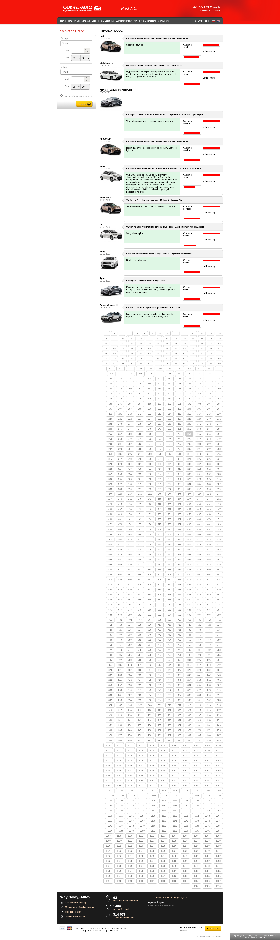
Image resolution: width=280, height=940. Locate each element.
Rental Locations (106, 21)
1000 (108, 745)
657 (159, 600)
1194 (186, 831)
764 (149, 645)
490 (169, 529)
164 (149, 394)
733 (199, 630)
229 (199, 419)
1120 (218, 795)
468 (189, 519)
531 (219, 544)
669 (159, 605)
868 (110, 690)
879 (219, 690)
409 (199, 494)
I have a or (76, 97)
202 (169, 409)
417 (159, 499)
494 (209, 529)
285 (159, 444)
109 (199, 368)
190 (169, 404)
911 (179, 705)
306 (130, 454)
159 (219, 389)
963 (219, 725)
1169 (153, 821)
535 (139, 549)
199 (139, 409)
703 (140, 620)
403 (140, 494)
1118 (197, 795)
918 (130, 710)
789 (159, 655)
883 (139, 695)
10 (176, 333)
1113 (143, 795)
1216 (185, 841)
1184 (196, 826)
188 (149, 404)
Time (67, 57)
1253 (108, 861)
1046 (130, 765)
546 (130, 554)
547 (139, 554)
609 (159, 579)
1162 (196, 816)
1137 (164, 806)
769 (199, 645)
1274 (218, 866)
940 (110, 720)
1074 (196, 775)
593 (120, 574)
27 (202, 338)
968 (149, 730)
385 (199, 484)
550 (169, 554)
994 (169, 740)
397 (199, 489)
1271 (185, 866)
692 (149, 615)
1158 (153, 816)
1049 (163, 765)
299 (179, 449)
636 (189, 589)
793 (199, 655)
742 (169, 635)
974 (209, 730)
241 (199, 424)
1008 (196, 745)
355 (139, 474)
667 (139, 605)
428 (149, 504)
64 (158, 353)
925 (199, 710)
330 (130, 464)
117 (160, 373)
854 (209, 680)
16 (106, 338)
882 (130, 695)
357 (159, 474)
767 (179, 645)
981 (159, 735)
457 (199, 514)
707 (179, 620)
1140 (196, 806)
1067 (119, 775)
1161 (186, 816)
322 (169, 459)
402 (130, 494)
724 (110, 630)
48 (141, 348)
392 (149, 489)
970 (169, 730)
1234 (141, 851)
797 (120, 660)
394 (169, 489)
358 (169, 474)
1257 (152, 861)
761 (120, 645)
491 (179, 529)
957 (159, 725)
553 (199, 554)
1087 (218, 780)
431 (179, 504)
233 (120, 424)
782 (209, 650)
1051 (185, 765)
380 (149, 484)
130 (169, 378)
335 (179, 464)
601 (199, 574)
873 (159, 690)
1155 (120, 816)
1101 (131, 790)
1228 (196, 846)
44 (106, 348)
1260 (185, 861)
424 (110, 504)
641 (120, 594)
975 (219, 730)
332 (149, 464)
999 (219, 740)
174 (130, 399)
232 (110, 424)
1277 (130, 871)
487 (139, 529)
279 (219, 439)
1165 (110, 821)
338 (209, 464)
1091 (141, 785)
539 (179, 549)
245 (120, 429)
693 (159, 615)
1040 (185, 760)
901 (199, 700)
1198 (108, 836)
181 (199, 399)
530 (209, 544)
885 (159, 695)
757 (199, 640)
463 (139, 519)
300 (189, 449)
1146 (142, 811)
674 (209, 605)
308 (150, 454)
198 (130, 409)
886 (169, 695)
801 (159, 660)
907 (140, 705)
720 (189, 625)
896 (149, 700)
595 (139, 574)
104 (150, 368)
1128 (186, 800)
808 (110, 665)
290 (209, 444)
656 (149, 600)
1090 (130, 785)
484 (110, 529)
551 (179, 554)
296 (149, 449)
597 (159, 574)
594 (130, 574)
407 (179, 494)
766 (169, 645)
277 (199, 439)
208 (110, 414)
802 (169, 660)
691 (139, 615)
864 (189, 685)
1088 (108, 785)
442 (169, 509)
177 (159, 399)
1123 (131, 800)
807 (219, 660)
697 (199, 615)
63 (149, 353)
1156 (131, 816)
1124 (142, 800)
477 (159, 524)
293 (120, 449)
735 (219, 630)
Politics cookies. (256, 938)
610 (169, 579)
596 (149, 574)
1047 (141, 765)
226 (169, 419)
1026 (152, 755)
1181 (164, 826)
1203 (163, 836)
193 (199, 404)
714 (130, 625)
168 (189, 394)
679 (139, 610)
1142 (218, 806)
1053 (207, 765)
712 (110, 625)
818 (209, 665)
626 (209, 584)
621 (159, 584)
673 (199, 605)
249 (159, 429)
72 (106, 358)
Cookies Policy (94, 931)
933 (159, 715)
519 (219, 539)
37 (167, 343)
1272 (196, 866)
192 (189, 404)
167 (179, 394)
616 (110, 584)
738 (130, 635)
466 (169, 519)
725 (120, 630)
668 (149, 605)
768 (189, 645)
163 (139, 394)
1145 (131, 811)
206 (209, 409)
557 (120, 559)
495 (219, 529)
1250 (196, 856)
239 (179, 424)
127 (139, 378)
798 (130, 660)
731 (179, 630)
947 (179, 720)
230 (209, 419)
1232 (119, 851)
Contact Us (163, 21)
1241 (218, 851)
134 (209, 378)
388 (110, 489)
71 (219, 353)
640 (110, 594)
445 (199, 509)
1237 (174, 851)
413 (120, 499)
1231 (108, 851)
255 (219, 429)
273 (159, 439)
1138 (175, 806)
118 (169, 373)
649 (199, 594)
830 (209, 670)
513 (159, 539)
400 (110, 494)
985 (199, 735)
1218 (207, 841)
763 (139, 645)
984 (189, 735)
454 (169, 514)
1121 (110, 800)
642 (130, 594)
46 (123, 348)
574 (169, 564)
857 (120, 685)
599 (179, 574)
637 (199, 589)
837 (159, 675)
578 (209, 564)
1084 (185, 780)
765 (159, 645)
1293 (185, 876)
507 (219, 534)
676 (110, 610)
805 (199, 660)
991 (139, 740)
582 (130, 569)
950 (209, 720)
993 (159, 740)
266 (209, 434)
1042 (207, 760)
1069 (141, 775)
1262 (207, 861)
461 (120, 519)
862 (169, 685)
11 (184, 333)
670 (169, 605)
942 (130, 720)
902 (209, 700)
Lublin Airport (177, 65)
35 (149, 343)
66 (176, 353)
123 (219, 373)
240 (189, 424)
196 (110, 409)
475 (139, 524)
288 (189, 444)
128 (149, 378)
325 (199, 459)
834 (130, 675)
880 (110, 695)
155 (179, 389)
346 (169, 469)
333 (159, 464)
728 (149, 630)
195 (219, 404)
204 (189, 409)
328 (110, 464)
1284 (207, 871)
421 (199, 499)
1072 (174, 775)
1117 (186, 795)
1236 (163, 851)
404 (150, 494)
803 (179, 660)
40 (193, 343)
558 (130, 559)
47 (132, 348)
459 (219, 514)
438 (130, 509)
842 (209, 675)
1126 (164, 800)
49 (149, 348)
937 (199, 715)
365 (120, 479)
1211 (130, 841)
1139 (186, 806)
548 (149, 554)
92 (158, 363)
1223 (141, 846)
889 (199, 695)
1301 (152, 881)
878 (209, 690)
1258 (163, 861)
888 (189, 695)
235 (139, 424)
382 (169, 484)
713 (120, 625)
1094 (174, 785)
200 (149, 409)
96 (193, 363)
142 (169, 383)
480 (189, 524)
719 (179, 625)
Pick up (64, 38)
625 (199, 584)
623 (179, 584)
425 (120, 504)
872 (149, 690)
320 (149, 459)
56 (211, 348)
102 (130, 368)
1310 (218, 886)
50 (158, 348)
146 (209, 383)
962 (209, 725)
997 (199, 740)
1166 (120, 821)
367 (139, 479)
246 (130, 429)
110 (209, 368)
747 (219, 635)
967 (139, 730)
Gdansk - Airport (167, 114)
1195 (196, 831)
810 (130, 665)
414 (130, 499)
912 (189, 705)
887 (179, 695)
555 (219, 554)
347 (179, 469)
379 (139, 484)
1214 (163, 841)
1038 (163, 760)
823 (139, 670)
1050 (174, 765)
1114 (154, 795)
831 (219, 670)
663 (219, 600)
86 (106, 363)
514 (169, 539)
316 (110, 459)
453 (159, 514)
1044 (108, 765)
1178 (131, 826)
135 (219, 378)
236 (149, 424)
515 (179, 539)
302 (209, 449)
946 (169, 720)
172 (110, 399)
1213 (152, 841)
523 (139, 544)
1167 (131, 821)
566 (209, 559)
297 (159, 449)
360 (189, 474)
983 (179, 735)
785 (120, 655)
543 (219, 549)
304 (110, 454)
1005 (163, 745)
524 (149, 544)
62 (141, 353)
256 (110, 434)
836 (149, 675)
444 (189, 509)
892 (110, 700)
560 (149, 559)
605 (120, 579)
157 (199, 389)
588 (189, 569)
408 (189, 494)
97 (202, 363)
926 (209, 710)
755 (179, 640)
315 (219, 454)
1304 (185, 881)
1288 (130, 876)
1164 (218, 816)
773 (120, 650)
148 (110, 389)
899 (179, 700)
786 (130, 655)
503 (179, 534)
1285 (218, 871)
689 (120, 615)
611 (179, 579)
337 (199, 464)
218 (209, 414)
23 (167, 338)
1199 (119, 836)
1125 (153, 800)
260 (149, 434)
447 (219, 509)
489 (159, 529)
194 (209, 404)
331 (139, 464)
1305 (196, 881)
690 (130, 615)
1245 (141, 856)
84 (211, 358)
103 (140, 368)
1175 (218, 821)
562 (169, 559)
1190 (142, 831)
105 (160, 368)
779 (179, 650)
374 (209, 479)
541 (199, 549)
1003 (141, 745)
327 (219, 459)
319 (139, 459)
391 (139, 489)
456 (189, 514)
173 (120, 399)
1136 (153, 806)
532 (110, 549)
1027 (163, 755)
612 (189, 579)
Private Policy (81, 928)
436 (110, 509)
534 (130, 549)
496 (110, 534)
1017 (174, 750)
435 (219, 504)
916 (110, 710)
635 (179, 589)
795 (219, 655)
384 (189, 484)
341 (120, 469)
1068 (130, 775)
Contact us (212, 928)
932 (149, 715)
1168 (142, 821)
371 (179, 479)
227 (179, 419)
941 (120, 720)
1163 (207, 816)
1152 (207, 811)
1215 (174, 841)
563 (179, 559)
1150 (186, 811)
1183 (186, 826)
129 (159, 378)
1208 (218, 836)
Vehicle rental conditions (144, 21)
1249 (185, 856)
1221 (119, 846)
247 (139, 429)
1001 (119, 745)
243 (219, 424)
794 (209, 655)
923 (179, 710)
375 (219, 479)
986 (209, 735)
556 (110, 559)
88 (123, 363)
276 (189, 439)
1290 (152, 876)
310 (169, 454)
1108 (207, 790)
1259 (174, 861)
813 (159, 665)
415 (139, 499)
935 (179, 715)
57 (219, 348)
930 (130, 715)
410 (209, 494)
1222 (130, 846)
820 (110, 670)
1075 (207, 775)
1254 (119, 861)
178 (169, 399)
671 (179, 605)
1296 (218, 876)
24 (176, 338)
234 (130, 424)
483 (219, 524)
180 (189, 399)
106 (170, 368)
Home (63, 21)
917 (120, 710)
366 (130, 479)
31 (114, 343)
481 (199, 524)
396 (189, 489)
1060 (163, 770)
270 (130, 439)
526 (169, 544)
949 (199, 720)
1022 (108, 755)
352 (110, 474)
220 (110, 419)
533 (120, 549)
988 (110, 740)
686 (209, 610)
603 (219, 574)
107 (179, 368)
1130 (207, 800)
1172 (186, 821)
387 (219, 484)
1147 (153, 811)
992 (149, 740)
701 (120, 620)
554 (209, 554)
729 (159, 630)
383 (179, 484)
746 (209, 635)
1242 (108, 856)
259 (139, 434)
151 (139, 389)
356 (149, 474)
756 (189, 640)
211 (139, 414)
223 (139, 419)
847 (139, 680)
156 (189, 389)
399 (219, 489)
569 (120, 564)
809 (120, 665)
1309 (207, 886)
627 (219, 584)
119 (179, 373)
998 (209, 740)
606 (130, 579)
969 (159, 730)
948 (189, 720)
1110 (111, 795)
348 (189, 469)
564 (189, 559)
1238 (185, 851)
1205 (185, 836)
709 (199, 620)
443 (179, 509)
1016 (163, 750)
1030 (196, 755)
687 (219, 610)
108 (189, 368)
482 (209, 524)
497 (120, 534)
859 (139, 685)
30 (106, 343)
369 (159, 479)
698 (209, 615)
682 (169, 610)
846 (130, 680)
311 (179, 454)
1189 (131, 831)
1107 (196, 790)
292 (110, 449)
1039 (174, 760)
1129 (196, 800)
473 (120, 524)
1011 (108, 750)
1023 (119, 755)
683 (179, 610)
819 (219, 665)
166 (169, 394)
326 (209, 459)
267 (219, 434)
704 (150, 620)
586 (169, 569)
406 (169, 494)
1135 (142, 806)
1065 (218, 770)
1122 (120, 800)
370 (169, 479)
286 (169, 444)
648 (189, 594)
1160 (175, 816)
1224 (152, 846)
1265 (119, 866)
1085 (196, 780)
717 (159, 625)
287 (179, 444)
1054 (218, 765)
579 (219, 564)
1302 (163, 881)
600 (189, 574)
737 (120, 635)
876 (189, 690)
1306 (207, 881)
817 (199, 665)
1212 (141, 841)
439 (139, 509)
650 (209, 594)
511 (139, 539)
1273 (207, 866)
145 (199, 383)
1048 (152, 765)
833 (120, 675)
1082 (163, 780)
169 (199, 394)
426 (130, 504)
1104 (164, 790)
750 (130, 640)
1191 (153, 831)
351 (219, 469)
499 (139, 534)
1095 (185, 785)
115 (140, 373)
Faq (105, 931)
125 (120, 378)
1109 (218, 790)
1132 (110, 806)
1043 (218, 760)
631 (139, 589)
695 (179, 615)
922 (169, 710)
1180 (153, 826)
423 (219, 499)
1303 (174, 881)
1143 (110, 811)
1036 (141, 760)
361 (199, 474)
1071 (163, 775)
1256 (141, 861)
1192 (164, 831)
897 (159, 700)
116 (150, 373)
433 (199, 504)
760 (110, 645)
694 (169, 615)
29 (219, 338)
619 (139, 584)
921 (159, 710)
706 (169, 620)
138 (130, 383)
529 (199, 544)
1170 (164, 821)
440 (149, 509)
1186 (218, 826)
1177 (120, 826)
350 (209, 469)
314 (209, 454)
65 (167, 353)
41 (202, 343)
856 (110, 685)
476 (149, 524)
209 (120, 414)
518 (209, 539)
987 (219, 735)
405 (159, 494)
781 (199, 650)
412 (110, 499)
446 (209, 509)
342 (130, 469)
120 (189, 373)
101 (120, 368)
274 (169, 439)
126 (130, 378)
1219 (218, 841)
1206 (196, 836)
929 (120, 715)
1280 (163, 871)
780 (189, 650)
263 (179, 434)
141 (159, 383)
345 (159, 469)
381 (159, 484)
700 (110, 620)
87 (114, 363)
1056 (119, 770)
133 (199, 378)
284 (149, 444)
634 (169, 589)
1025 (141, 755)
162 (130, 394)
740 (149, 635)
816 (189, 665)
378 (130, 484)
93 (167, 363)
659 (179, 600)
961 (199, 725)
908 (150, 705)
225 (159, 419)
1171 (175, 821)
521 (120, 544)
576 (189, 564)
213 (159, 414)
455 (179, 514)
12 (193, 333)
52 (176, 348)
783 (219, 650)
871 (139, 690)
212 (149, 414)
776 (149, 650)
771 (219, 645)
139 (139, 383)
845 (120, 680)
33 (132, 343)
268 (110, 439)
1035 (130, 760)
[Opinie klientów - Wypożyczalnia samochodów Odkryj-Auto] (213, 21)
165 (159, 394)
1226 (174, 846)
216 (189, 414)
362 (209, 474)
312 (189, 454)
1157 (142, 816)
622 (169, 584)
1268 (152, 866)
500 (149, 534)
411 (219, 494)
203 (179, 409)
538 (169, 549)
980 (149, 735)
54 (193, 348)
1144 (120, 811)
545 (120, 554)
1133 (120, 806)
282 (130, 444)
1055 (108, 770)
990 (130, 740)
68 (193, 353)
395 (179, 489)
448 (110, 514)
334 (169, 464)
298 (169, 449)
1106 (186, 790)
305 (120, 454)
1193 (175, 831)
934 (169, 715)
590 (209, 569)
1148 (164, 811)
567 (219, 559)
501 (159, 534)
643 (139, 594)
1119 (207, 795)
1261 (196, 861)
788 (149, 655)
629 (120, 589)
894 (130, 700)
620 (149, 584)
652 (110, 600)
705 (159, 620)
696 (189, 615)
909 (159, 705)
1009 (207, 745)
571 (139, 564)
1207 (207, 836)
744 (189, 635)
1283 (196, 871)
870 (130, 690)
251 (179, 429)
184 (110, 404)
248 (149, 429)
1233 (130, 851)
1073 (185, 775)
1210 (119, 841)
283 (139, 444)
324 (189, 459)
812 (149, 665)
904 (110, 705)
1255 (130, 861)
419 (179, 499)
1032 (218, 755)
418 (169, 499)
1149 (175, 811)
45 (114, 348)
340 (110, 469)
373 (199, 479)
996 (189, 740)
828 (189, 670)
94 (176, 363)
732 (189, 630)
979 (139, 735)
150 (130, 389)
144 (189, 383)
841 (199, 675)
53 (184, 348)
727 (139, 630)
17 (114, 338)
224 (149, 419)
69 (202, 353)
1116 (175, 795)
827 (179, 670)
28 (211, 338)
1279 (152, 871)
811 (139, 665)
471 (219, 519)
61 (132, 353)
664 (110, 605)
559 (139, 559)
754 (169, 640)
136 (110, 383)
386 (209, 484)
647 (179, 594)
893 (120, 700)
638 (209, 589)
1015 (152, 750)
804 (189, 660)
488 (149, 529)
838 (169, 675)
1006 (174, 745)
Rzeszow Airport (175, 227)
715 (139, 625)
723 (219, 625)
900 (189, 700)
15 (219, 333)
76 (141, 358)
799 (139, 660)
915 (219, 705)
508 (110, 539)
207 (219, 409)
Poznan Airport (174, 168)
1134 (131, 806)
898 (169, 700)
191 (179, 404)
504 (189, 534)
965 (120, 730)
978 (130, 735)
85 (219, 358)
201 (159, 409)
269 (120, 439)
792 (189, 655)
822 (130, 670)
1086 (207, 780)
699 (219, 615)
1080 (141, 780)
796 (110, 660)
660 (189, 600)
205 (199, 409)
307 (140, 454)
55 (202, 348)
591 (219, 569)
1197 (218, 831)
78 (158, 358)
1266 (130, 866)
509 (120, 539)
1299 (130, 881)
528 (189, 544)
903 (219, 700)
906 (130, 705)
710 (209, 620)
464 (149, 519)
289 (199, 444)
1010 (218, 745)
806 (209, 660)
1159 (164, 816)
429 (159, 504)
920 (149, 710)
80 (176, 358)
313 (199, 454)
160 (110, 394)
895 (139, 700)
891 (219, 695)
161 (120, 394)
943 (139, 720)
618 (130, 584)
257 (120, 434)
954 (130, 725)
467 (179, 519)
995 (179, 740)
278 (209, 439)
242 (209, 424)
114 (130, 373)
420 (189, 499)
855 (219, 680)
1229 (207, 846)
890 (209, 695)
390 (130, 489)
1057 (130, 770)
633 (159, 589)
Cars (94, 21)
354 (130, 474)
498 (130, 534)
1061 (174, 770)
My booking (203, 21)
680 (149, 610)
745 (199, 635)
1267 (141, 866)
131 (179, 378)
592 (110, 574)
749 (120, 640)
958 (169, 725)
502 (169, 534)
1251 (207, 856)
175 (139, 399)
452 (149, 514)
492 (189, 529)
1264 (108, 866)
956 (149, 725)
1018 (185, 750)
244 (110, 429)
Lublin (162, 281)
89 (132, 363)
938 (209, 715)
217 (199, 414)
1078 (119, 780)
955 (139, 725)
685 (199, 610)
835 (139, 675)
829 (199, 670)
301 (199, 449)
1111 (122, 795)
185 (120, 404)
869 (120, 690)
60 (123, 353)
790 (169, 655)
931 (139, 715)
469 (199, 519)
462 (130, 519)
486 (130, 529)
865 (199, 685)
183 (219, 399)
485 (120, 529)
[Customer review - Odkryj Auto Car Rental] (218, 21)
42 (211, 343)
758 (209, 640)
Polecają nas (94, 928)
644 (149, 594)
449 (120, 514)
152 (149, 389)
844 (110, 680)
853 (199, 680)
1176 (110, 826)
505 (199, 534)
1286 (108, 876)
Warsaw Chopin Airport (178, 38)
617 (120, 584)
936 (189, 715)
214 (169, 414)
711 (219, 620)
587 (179, 569)
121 (199, 373)
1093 (163, 785)
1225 (163, 846)
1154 (110, 816)
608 (150, 579)
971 (179, 730)
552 (189, 554)
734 (209, 630)
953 (120, 725)
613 (199, 579)
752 (149, 640)
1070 (152, 775)
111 (219, 368)
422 (209, 499)
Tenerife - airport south (170, 307)
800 (149, 660)
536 (149, 549)
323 (179, 459)
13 (202, 333)
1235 (152, 851)
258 (130, 434)
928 (110, 715)
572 (149, 564)
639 (219, 589)
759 (219, 640)
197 (120, 409)
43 (219, 343)
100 (110, 368)
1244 (130, 856)
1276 (119, 871)
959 (179, 725)
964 (110, 730)
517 (199, 539)
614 (209, 579)
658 (169, 600)
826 (169, 670)
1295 (207, 876)
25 (184, 338)
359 (179, 474)
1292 (174, 876)
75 (132, 358)
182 (209, 399)
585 (159, 569)
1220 (108, 846)
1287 (119, 876)
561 (159, 559)
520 (110, 544)
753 (159, 640)
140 (149, 383)
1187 (110, 831)
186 (130, 404)
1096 (196, 785)
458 (209, 514)
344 (149, 469)
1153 (218, 811)
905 (120, 705)
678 (130, 610)
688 (110, 615)
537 (159, 549)
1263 (218, 861)
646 (169, 594)
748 (110, 640)
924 (189, 710)
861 (159, 685)
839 (179, 675)
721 (199, 625)
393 (159, 489)
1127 (175, 800)
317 (120, 459)
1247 (163, 856)
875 (179, 690)
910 (169, 705)
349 (199, 469)
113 (121, 373)
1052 (196, 765)
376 (110, 484)
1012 (119, 750)
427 (139, 504)
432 (189, 504)
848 (149, 680)
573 (159, 564)
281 (120, 444)
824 (149, 670)
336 (189, 464)
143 (179, 383)
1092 (152, 785)
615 (219, 579)
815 (179, 665)
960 (189, 725)
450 (130, 514)
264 (189, 434)
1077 (108, 780)
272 (149, 439)
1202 (152, 836)
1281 (174, 871)
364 (110, 479)
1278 (141, 871)
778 (169, 650)
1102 (142, 790)
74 (123, 358)
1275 (108, 871)
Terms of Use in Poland (79, 21)
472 (110, 524)
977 (120, 735)
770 (209, 645)
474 (130, 524)
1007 (185, 745)
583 (139, 569)
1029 (185, 755)
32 (123, 343)
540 (189, 549)
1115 (165, 795)
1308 (196, 886)
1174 (207, 821)
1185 (207, 826)
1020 (207, 750)
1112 (133, 795)
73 (114, 358)
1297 (108, 881)
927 (219, 710)
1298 (119, 881)
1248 (174, 856)
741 (159, 635)
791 (179, 655)
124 (110, 378)
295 (139, 449)
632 (149, 589)
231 (219, 419)
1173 (196, 821)
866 (209, 685)
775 (139, 650)
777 (159, 650)
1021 (218, 750)
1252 (218, 856)
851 (179, 680)
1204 (174, 836)
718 (169, 625)
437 (120, 509)
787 (139, 655)
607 (140, 579)
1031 (207, 755)
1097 (207, 785)
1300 (141, 881)
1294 (196, 876)
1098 (218, 785)
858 (130, 685)
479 (179, 524)
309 (159, 454)
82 (193, 358)
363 (219, 474)
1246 (152, 856)
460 (110, 519)
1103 (153, 790)
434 (209, 504)
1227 (185, 846)
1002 (130, 745)
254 (209, 429)
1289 (141, 876)
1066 (108, 775)
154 (169, 389)
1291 (163, 876)
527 (179, 544)
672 (189, 605)
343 (139, 469)
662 (209, 600)
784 (110, 655)
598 (169, 574)
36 (158, 343)
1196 (207, 831)
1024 (130, 755)
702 (130, 620)
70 (211, 353)
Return (63, 67)
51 (167, 348)
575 (179, 564)
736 (110, 635)
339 (219, 464)
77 (149, 358)
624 (189, 584)
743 (179, 635)
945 (159, 720)
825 (159, 670)
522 (130, 544)
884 (149, 695)
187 (139, 404)
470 (209, 519)
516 (189, 539)
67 (184, 353)
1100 (120, 790)
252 (189, 429)
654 (130, 600)
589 (199, 569)
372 (189, 479)
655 (139, 600)
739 (139, 635)
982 (169, 735)
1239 (196, 851)
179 (179, 399)
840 (189, 675)
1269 (163, 866)
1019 (196, 750)
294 (130, 449)
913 (199, 705)
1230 (218, 846)
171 (219, 394)
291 (219, 444)
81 (184, 358)
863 (179, 685)
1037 (152, 760)
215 (179, 414)
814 (169, 665)
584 (149, 569)
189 (159, 404)
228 (189, 419)
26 (193, 338)
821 (120, 670)
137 (120, 383)
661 (199, 600)
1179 (142, 826)
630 (130, 589)
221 (120, 419)
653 (120, 600)
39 (184, 343)
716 (149, 625)
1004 (152, 745)
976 (110, 735)
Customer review (123, 21)
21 (149, 338)
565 (199, 559)
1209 (108, 841)
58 (106, 353)
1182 (175, 826)
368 (149, 479)
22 (158, 338)
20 (141, 338)
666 (130, 605)
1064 (207, 770)
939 (219, 715)
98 (211, 363)
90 (141, 363)
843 (219, 675)
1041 (196, 760)
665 (120, 605)
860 (149, 685)
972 (189, 730)
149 (120, 389)
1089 (119, 785)
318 (130, 459)
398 (209, 489)
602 (209, 574)
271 (139, 439)
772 (110, 650)
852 (189, 680)
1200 (130, 836)
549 (159, 554)
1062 (185, 770)
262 (169, 434)
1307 (218, 881)
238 (169, 424)
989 (120, 740)
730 (169, 630)
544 (110, 554)
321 (159, 459)
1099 (109, 790)
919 (139, 710)
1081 (152, 780)
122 (209, 373)
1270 (174, 866)
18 (123, 338)
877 (199, 690)
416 (149, 499)
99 (219, 363)
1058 (141, 770)
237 (159, 424)
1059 (152, 770)
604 (110, 579)
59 (114, 353)
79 (167, 358)
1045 (119, 765)
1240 (207, 851)
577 (199, 564)
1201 (141, 836)
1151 (196, 811)
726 (130, 630)
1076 (218, 775)
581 (120, 569)
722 (209, 625)
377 (120, 484)
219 (219, 414)
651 (219, 594)
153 (159, 389)
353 (120, 474)
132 (189, 378)
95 (184, 363)
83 (202, 358)
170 (209, 394)
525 (159, 544)
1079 (130, 780)
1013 (130, 750)
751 (139, 640)
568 (110, 564)
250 (169, 429)
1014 (141, 750)
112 (111, 373)
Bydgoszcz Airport (176, 200)
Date (67, 50)
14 (211, 333)
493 (199, 529)
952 (110, 725)
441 (159, 509)
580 (110, 569)
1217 (196, 841)
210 (130, 414)
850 (169, 680)
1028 (174, 755)
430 (169, 504)
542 (209, 549)
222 (130, 419)
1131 (218, 800)
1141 (207, 806)
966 (130, 730)
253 (199, 429)
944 (149, 720)
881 (120, 695)
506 (209, 534)
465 (159, 519)
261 (159, 434)
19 (132, 338)
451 (139, 514)
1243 (119, 856)
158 (209, 389)
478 (169, 524)
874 (169, 690)
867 (219, 685)
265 (199, 434)
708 (189, 620)
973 (199, 730)
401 (120, 494)
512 (149, 539)
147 (219, 383)
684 (189, 610)
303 (219, 449)
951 (219, 720)
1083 (174, 780)
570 (130, 564)
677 (120, 610)
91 (149, 363)
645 (159, 594)
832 (110, 675)
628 (110, 589)
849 (159, 680)
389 (120, 489)
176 (149, 399)
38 (176, 343)
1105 (175, 790)
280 (110, 444)
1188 (120, 831)
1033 (108, 760)
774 (130, 650)
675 (219, 605)
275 (179, 439)
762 (130, 645)
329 (120, 464)
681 (159, 610)
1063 (196, 770)
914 (209, 705)
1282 (185, 871)
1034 (119, 760)
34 (141, 343)
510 (130, 539)
